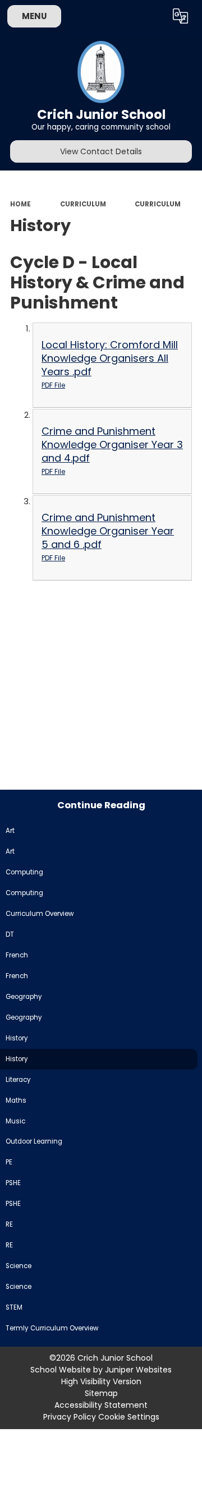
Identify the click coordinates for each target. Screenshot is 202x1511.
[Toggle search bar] (153, 16)
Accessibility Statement (101, 1405)
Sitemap (101, 1393)
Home (20, 204)
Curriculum (83, 204)
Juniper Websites (138, 1369)
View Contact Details (101, 151)
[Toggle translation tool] (181, 16)
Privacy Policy (69, 1416)
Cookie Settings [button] (128, 1416)
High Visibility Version (101, 1381)
